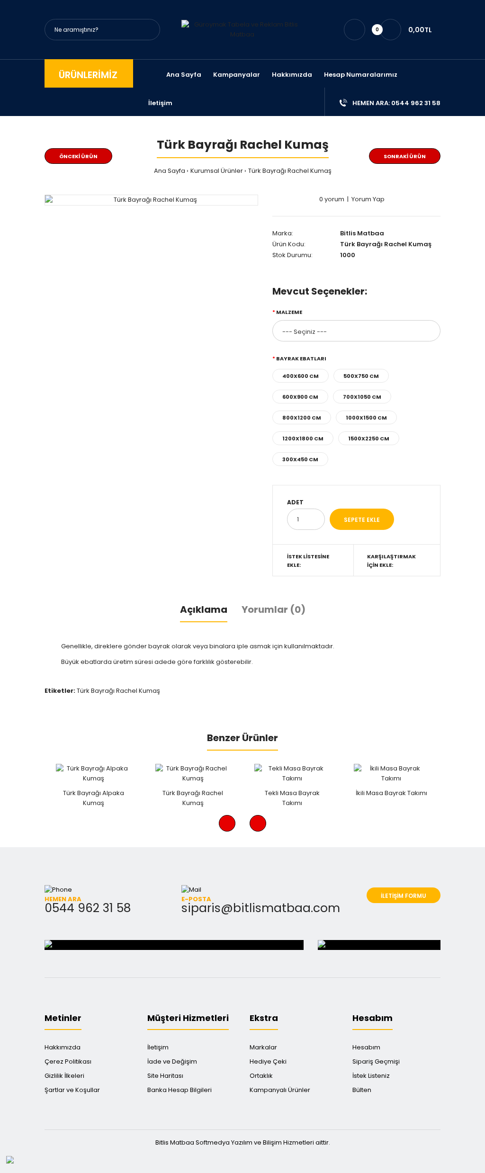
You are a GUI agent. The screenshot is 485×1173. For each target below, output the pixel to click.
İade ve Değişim (172, 1061)
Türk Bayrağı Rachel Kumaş (290, 170)
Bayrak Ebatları (301, 358)
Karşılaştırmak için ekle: (391, 561)
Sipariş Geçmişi (376, 1061)
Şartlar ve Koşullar (72, 1089)
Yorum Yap (368, 199)
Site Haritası (165, 1075)
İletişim (158, 1047)
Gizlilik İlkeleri (64, 1075)
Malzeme (289, 312)
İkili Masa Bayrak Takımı (391, 792)
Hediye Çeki (268, 1061)
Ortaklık (261, 1075)
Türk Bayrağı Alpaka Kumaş (93, 797)
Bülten (361, 1089)
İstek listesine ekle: (308, 561)
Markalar (263, 1047)
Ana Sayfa (169, 170)
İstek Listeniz (371, 1075)
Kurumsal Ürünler (216, 170)
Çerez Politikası (68, 1061)
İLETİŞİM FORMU (403, 896)
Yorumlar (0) (273, 609)
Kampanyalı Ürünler (280, 1089)
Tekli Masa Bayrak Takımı (292, 797)
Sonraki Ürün (405, 156)
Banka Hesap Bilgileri (179, 1089)
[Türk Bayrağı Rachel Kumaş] (151, 200)
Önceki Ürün (78, 156)
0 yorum (331, 199)
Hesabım (366, 1047)
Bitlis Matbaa (362, 233)
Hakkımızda (63, 1047)
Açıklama (203, 609)
